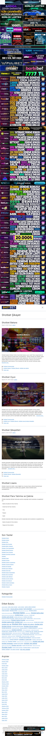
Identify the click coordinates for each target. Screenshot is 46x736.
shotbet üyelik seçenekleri (17, 647)
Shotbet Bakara (9, 322)
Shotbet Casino (30, 618)
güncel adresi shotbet (16, 609)
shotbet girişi (39, 624)
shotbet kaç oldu (13, 631)
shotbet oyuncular (25, 633)
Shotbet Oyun (8, 377)
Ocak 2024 (4, 696)
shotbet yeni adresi (30, 643)
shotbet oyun (6, 421)
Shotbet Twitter (12, 641)
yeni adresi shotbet (14, 649)
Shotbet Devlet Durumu (7, 550)
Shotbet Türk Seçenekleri (8, 548)
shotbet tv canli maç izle (37, 639)
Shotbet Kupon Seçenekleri (8, 572)
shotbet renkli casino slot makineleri (17, 634)
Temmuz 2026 (5, 659)
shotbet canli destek (8, 617)
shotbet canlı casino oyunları (20, 618)
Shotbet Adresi (5, 540)
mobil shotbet (5, 610)
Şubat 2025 (4, 669)
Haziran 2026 (5, 661)
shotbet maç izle (29, 631)
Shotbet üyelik (7, 647)
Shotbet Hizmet (5, 560)
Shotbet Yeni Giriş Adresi (27, 645)
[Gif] (23, 128)
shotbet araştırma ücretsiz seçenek (7, 613)
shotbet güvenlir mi (32, 628)
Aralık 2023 (4, 698)
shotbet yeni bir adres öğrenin (6, 645)
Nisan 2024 (4, 690)
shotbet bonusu (26, 615)
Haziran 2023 (5, 710)
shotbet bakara (7, 368)
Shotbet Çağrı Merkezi (7, 576)
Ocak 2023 (4, 720)
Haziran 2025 (5, 665)
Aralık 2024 (4, 673)
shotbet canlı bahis (27, 617)
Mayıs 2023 (4, 712)
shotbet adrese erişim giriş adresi (23, 610)
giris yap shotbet (6, 609)
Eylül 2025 (4, 663)
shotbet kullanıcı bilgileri (21, 631)
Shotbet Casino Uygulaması (8, 562)
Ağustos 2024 (5, 681)
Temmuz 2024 (5, 683)
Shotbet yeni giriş (17, 645)
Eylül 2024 (4, 679)
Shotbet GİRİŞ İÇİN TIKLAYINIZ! (23, 47)
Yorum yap (6, 370)
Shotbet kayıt (5, 631)
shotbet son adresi (24, 368)
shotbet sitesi (18, 636)
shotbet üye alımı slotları (36, 645)
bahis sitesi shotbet (12, 607)
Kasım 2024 (5, 675)
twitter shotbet (6, 649)
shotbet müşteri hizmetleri (7, 633)
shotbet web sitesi (38, 641)
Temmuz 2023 (5, 708)
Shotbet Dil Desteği (6, 566)
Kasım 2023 (5, 700)
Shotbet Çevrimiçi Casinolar (8, 554)
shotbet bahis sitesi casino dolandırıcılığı (8, 615)
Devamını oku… (5, 362)
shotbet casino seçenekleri (30, 620)
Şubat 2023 (4, 718)
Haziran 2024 (5, 686)
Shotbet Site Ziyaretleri (7, 574)
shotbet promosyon (6, 634)
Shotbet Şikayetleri (11, 430)
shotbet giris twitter (38, 622)
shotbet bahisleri (27, 613)
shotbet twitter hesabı (20, 641)
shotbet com (19, 622)
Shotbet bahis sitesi (37, 613)
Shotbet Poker (5, 558)
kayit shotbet (27, 609)
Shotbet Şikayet (15, 368)
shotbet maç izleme (38, 631)
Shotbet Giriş (5, 542)
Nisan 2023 (4, 714)
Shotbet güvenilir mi (24, 628)
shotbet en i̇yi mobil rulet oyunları (28, 622)
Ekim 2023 (4, 702)
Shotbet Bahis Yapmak (7, 546)
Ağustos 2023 (5, 706)
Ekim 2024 (4, 677)
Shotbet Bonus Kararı (7, 584)
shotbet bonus (19, 615)
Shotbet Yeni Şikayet (7, 580)
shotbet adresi (33, 610)
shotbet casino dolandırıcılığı (6, 620)
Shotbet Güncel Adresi (31, 626)
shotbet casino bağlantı (37, 618)
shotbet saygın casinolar (11, 636)
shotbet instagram (17, 630)
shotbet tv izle (4, 641)
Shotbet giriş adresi (28, 624)
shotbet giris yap (6, 624)
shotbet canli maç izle (18, 616)
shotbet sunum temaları (5, 639)
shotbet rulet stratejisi (38, 634)
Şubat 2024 (4, 694)
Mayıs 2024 (4, 688)
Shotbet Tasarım (6, 586)
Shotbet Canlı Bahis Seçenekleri (8, 618)
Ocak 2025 (4, 671)
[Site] (23, 78)
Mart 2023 (4, 716)
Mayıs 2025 (4, 667)
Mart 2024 (4, 692)
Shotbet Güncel (6, 626)
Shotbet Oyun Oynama (7, 552)
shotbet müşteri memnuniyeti (17, 633)
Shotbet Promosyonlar (8, 366)
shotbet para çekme (34, 633)
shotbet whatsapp (7, 643)
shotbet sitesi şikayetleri (25, 636)
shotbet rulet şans (4, 636)
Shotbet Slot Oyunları (7, 544)
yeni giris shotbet (25, 649)
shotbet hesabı (40, 628)
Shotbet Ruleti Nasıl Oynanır (28, 634)
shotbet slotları (32, 636)
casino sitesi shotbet (30, 607)
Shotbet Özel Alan (6, 570)
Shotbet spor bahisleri (36, 637)
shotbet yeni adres (18, 643)
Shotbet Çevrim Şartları (7, 578)
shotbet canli (31, 615)
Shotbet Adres (13, 610)
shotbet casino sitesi (8, 622)
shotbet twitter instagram (28, 641)
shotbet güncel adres (17, 626)
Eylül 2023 (4, 704)
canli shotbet (21, 607)
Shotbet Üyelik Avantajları (8, 582)
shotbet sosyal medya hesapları (26, 421)
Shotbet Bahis (19, 613)
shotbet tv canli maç (25, 639)
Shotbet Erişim (5, 538)
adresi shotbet (4, 607)
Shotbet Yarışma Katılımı (8, 564)
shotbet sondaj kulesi (15, 637)
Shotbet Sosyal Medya (25, 637)
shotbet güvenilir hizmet (15, 628)
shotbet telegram (14, 639)
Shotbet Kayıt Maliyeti (7, 568)
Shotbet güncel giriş (6, 628)
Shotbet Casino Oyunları (18, 620)
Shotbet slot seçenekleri (6, 637)
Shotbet (4, 556)
